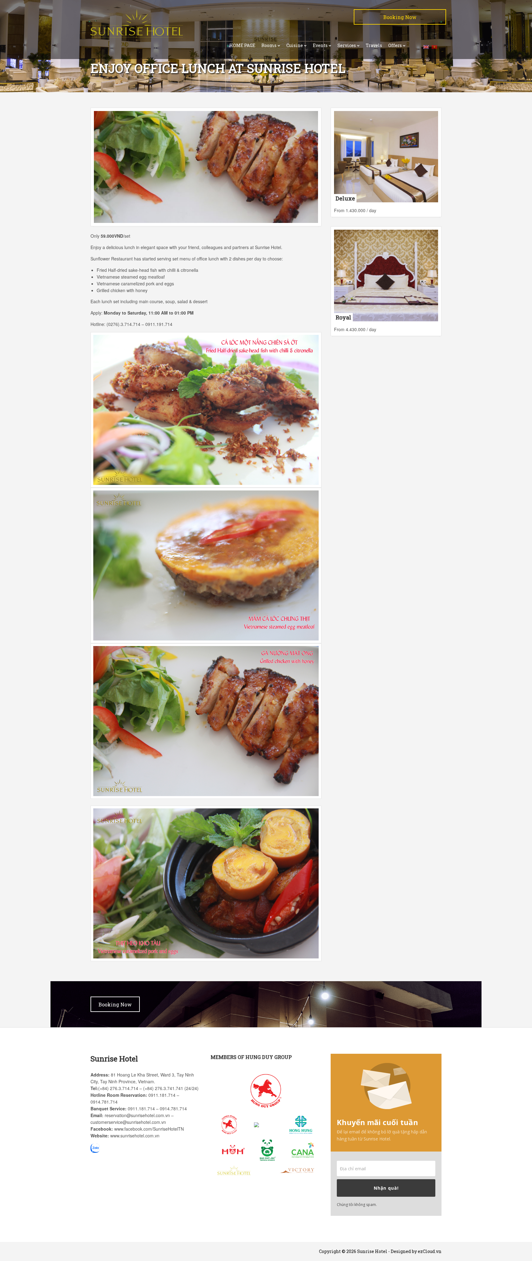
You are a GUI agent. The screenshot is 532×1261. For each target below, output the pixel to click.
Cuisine (294, 45)
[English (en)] (426, 46)
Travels (374, 45)
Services (346, 45)
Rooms (268, 45)
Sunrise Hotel (372, 1251)
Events (320, 45)
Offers (395, 45)
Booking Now (400, 17)
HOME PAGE (242, 45)
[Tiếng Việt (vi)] (434, 46)
